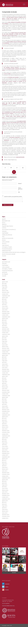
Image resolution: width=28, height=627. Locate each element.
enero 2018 (4, 450)
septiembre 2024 (6, 316)
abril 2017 (4, 465)
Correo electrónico (20, 189)
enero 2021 (4, 388)
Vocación (4, 255)
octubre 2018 (5, 434)
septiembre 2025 (6, 295)
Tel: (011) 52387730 (5, 603)
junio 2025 (4, 301)
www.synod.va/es (20, 157)
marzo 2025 (5, 306)
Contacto (4, 227)
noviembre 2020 (6, 392)
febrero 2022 (5, 365)
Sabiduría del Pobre (6, 250)
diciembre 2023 (5, 329)
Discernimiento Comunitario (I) (9, 229)
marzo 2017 (5, 467)
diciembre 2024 (5, 311)
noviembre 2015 (6, 495)
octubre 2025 (5, 294)
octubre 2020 (5, 393)
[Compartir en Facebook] (5, 167)
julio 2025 (4, 299)
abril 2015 (4, 507)
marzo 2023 (5, 344)
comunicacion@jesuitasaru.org (8, 605)
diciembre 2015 (5, 493)
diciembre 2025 (5, 292)
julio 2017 (4, 460)
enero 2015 (4, 513)
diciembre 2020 (5, 390)
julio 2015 (4, 502)
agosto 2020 (5, 397)
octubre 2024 (5, 315)
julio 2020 (4, 399)
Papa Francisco (5, 245)
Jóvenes (4, 240)
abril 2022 (4, 362)
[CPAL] (8, 613)
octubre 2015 (5, 497)
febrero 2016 (5, 490)
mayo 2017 (4, 464)
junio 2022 (4, 358)
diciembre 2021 (5, 369)
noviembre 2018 (6, 432)
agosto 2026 (5, 281)
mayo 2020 (4, 402)
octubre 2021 (5, 372)
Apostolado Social (6, 220)
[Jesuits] (8, 618)
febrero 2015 (5, 511)
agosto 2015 (5, 500)
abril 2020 (4, 404)
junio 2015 (4, 504)
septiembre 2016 (6, 478)
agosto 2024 (5, 318)
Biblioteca (4, 224)
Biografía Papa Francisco (7, 226)
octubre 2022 (5, 351)
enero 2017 (4, 471)
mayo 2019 (4, 421)
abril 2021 (4, 383)
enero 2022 (4, 367)
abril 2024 (4, 325)
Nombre (20, 183)
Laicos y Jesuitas (5, 241)
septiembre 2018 (6, 436)
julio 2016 (4, 481)
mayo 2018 (4, 443)
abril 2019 (4, 423)
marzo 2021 (5, 385)
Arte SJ (3, 222)
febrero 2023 (5, 346)
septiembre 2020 (6, 395)
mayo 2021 (4, 381)
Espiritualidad (5, 233)
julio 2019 (4, 418)
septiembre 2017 (6, 457)
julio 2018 (4, 439)
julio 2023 (4, 337)
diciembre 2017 (5, 451)
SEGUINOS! (14, 572)
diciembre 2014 (5, 514)
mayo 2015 (4, 506)
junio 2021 (4, 379)
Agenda (3, 219)
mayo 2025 (4, 302)
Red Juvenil (4, 272)
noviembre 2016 (6, 474)
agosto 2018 (5, 437)
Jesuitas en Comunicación (7, 238)
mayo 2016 (4, 485)
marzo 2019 (5, 425)
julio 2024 (4, 320)
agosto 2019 (5, 416)
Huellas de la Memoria (7, 234)
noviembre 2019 (6, 411)
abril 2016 (4, 486)
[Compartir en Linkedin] (23, 167)
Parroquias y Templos (7, 247)
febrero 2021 (5, 386)
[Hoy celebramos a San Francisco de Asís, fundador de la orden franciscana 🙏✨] (6, 567)
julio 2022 (4, 357)
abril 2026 (4, 288)
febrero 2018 (5, 448)
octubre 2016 (5, 476)
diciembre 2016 (5, 472)
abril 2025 (4, 304)
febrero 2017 (5, 469)
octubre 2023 (5, 332)
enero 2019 (4, 429)
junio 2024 (4, 322)
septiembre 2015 (6, 499)
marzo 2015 (5, 509)
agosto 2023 (5, 336)
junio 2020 (4, 400)
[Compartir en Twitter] (11, 167)
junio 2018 (4, 441)
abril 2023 (4, 343)
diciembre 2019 (5, 409)
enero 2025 (4, 309)
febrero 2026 (5, 290)
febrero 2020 (5, 407)
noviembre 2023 (6, 330)
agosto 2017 (5, 458)
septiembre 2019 (6, 414)
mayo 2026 (4, 287)
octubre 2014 (5, 518)
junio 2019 (4, 420)
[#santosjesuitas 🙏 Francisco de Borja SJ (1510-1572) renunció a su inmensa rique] (22, 567)
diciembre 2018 (5, 430)
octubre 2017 (5, 455)
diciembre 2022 (5, 348)
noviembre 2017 (6, 453)
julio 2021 (4, 378)
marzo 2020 (5, 406)
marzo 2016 (5, 488)
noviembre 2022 (6, 350)
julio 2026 (4, 283)
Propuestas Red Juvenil (7, 270)
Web (19, 192)
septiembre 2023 (6, 334)
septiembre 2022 (6, 353)
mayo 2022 (4, 360)
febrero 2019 (5, 427)
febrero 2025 (5, 308)
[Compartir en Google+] (17, 167)
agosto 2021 (5, 376)
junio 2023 (4, 339)
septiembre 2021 (6, 374)
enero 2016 (4, 492)
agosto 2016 (5, 479)
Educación (4, 231)
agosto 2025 (5, 297)
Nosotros (4, 243)
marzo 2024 (5, 327)
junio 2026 (4, 285)
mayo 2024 (4, 323)
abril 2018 (4, 444)
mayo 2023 (4, 341)
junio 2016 (4, 483)
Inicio (3, 236)
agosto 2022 (5, 355)
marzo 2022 (5, 364)
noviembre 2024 (6, 313)
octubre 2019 (5, 413)
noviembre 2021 (6, 371)
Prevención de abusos (7, 248)
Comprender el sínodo (9, 12)
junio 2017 (4, 462)
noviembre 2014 (6, 516)
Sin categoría (5, 274)
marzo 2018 (5, 446)
